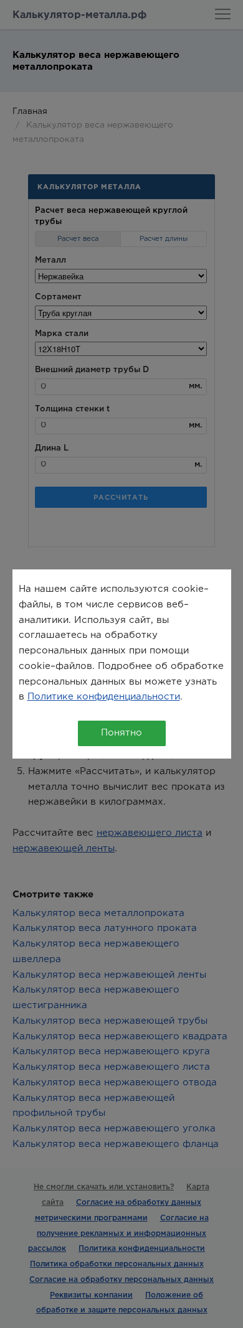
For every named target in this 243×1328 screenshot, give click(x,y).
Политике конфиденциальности (103, 697)
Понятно (121, 733)
